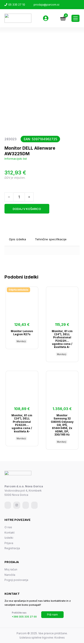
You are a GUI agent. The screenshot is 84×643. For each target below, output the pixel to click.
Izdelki (8, 537)
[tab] (17, 239)
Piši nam (52, 614)
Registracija (12, 548)
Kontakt (9, 532)
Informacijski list (15, 158)
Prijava (8, 543)
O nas (8, 527)
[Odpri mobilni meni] (75, 18)
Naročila (9, 574)
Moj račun (10, 569)
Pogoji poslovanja (16, 580)
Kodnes (59, 637)
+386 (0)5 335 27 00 (24, 616)
